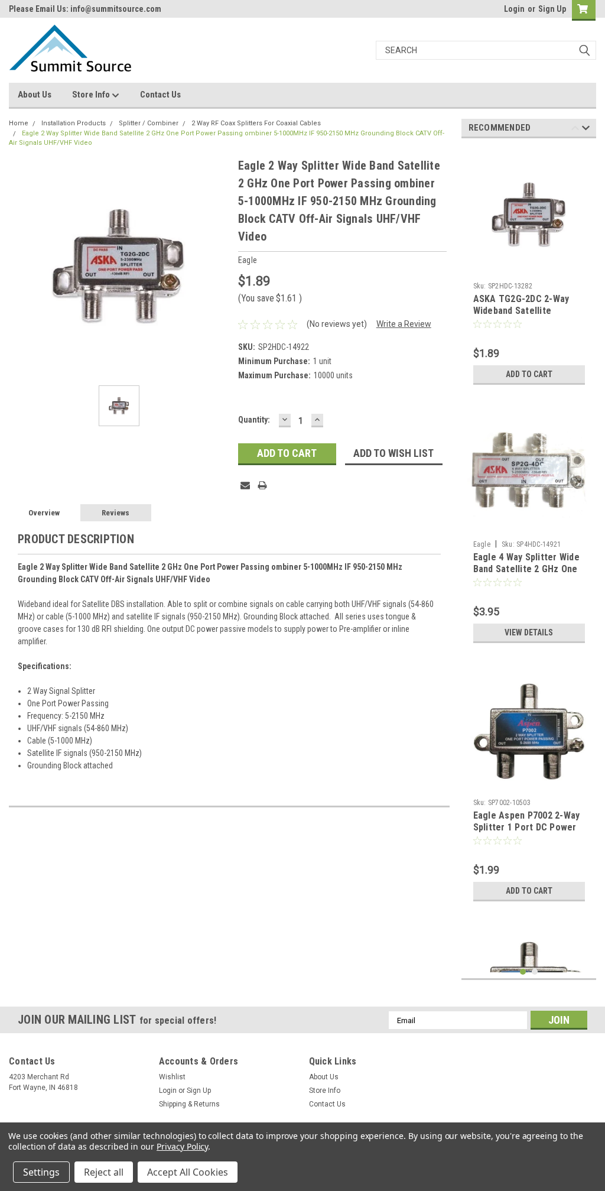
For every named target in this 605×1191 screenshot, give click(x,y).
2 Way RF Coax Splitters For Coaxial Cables (256, 123)
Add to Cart (529, 374)
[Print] (262, 485)
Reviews (115, 512)
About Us (34, 94)
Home (18, 123)
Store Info (92, 94)
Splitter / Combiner (148, 123)
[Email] (245, 485)
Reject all (103, 1172)
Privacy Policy (182, 1146)
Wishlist (172, 1077)
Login (514, 9)
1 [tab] (523, 972)
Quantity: (254, 419)
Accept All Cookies (187, 1172)
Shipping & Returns (189, 1104)
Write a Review (403, 324)
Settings (41, 1172)
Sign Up (552, 9)
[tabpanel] (529, 269)
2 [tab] (535, 972)
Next (585, 129)
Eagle (481, 544)
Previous (575, 129)
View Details (529, 632)
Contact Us (160, 94)
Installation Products (73, 123)
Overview (44, 512)
